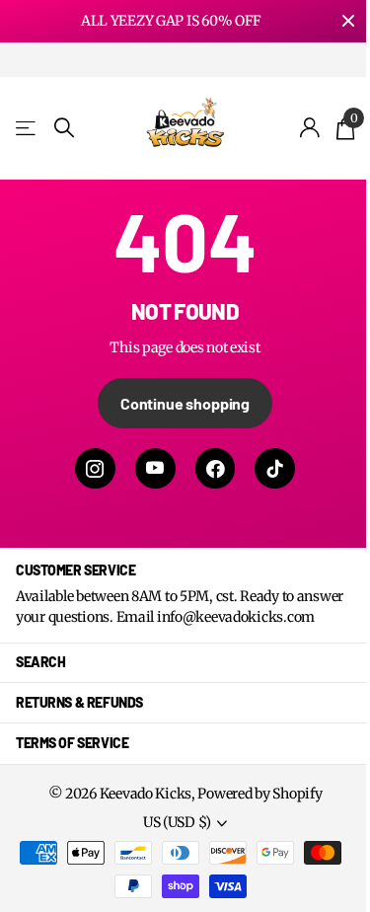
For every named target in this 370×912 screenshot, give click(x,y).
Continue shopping (185, 403)
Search (40, 661)
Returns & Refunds (79, 702)
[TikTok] (275, 468)
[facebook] (215, 468)
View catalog (27, 127)
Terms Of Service (72, 742)
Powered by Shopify (259, 793)
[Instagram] (95, 468)
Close (348, 21)
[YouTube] (155, 468)
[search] (64, 128)
